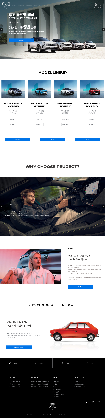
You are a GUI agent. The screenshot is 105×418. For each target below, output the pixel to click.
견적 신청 (54, 383)
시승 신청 (54, 384)
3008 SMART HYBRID (15, 383)
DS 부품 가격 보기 (78, 383)
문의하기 (54, 386)
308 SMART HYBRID (15, 386)
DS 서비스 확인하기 (78, 381)
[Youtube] (99, 402)
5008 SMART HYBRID (15, 381)
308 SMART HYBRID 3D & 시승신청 (39, 386)
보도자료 (54, 388)
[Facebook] (86, 402)
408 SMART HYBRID (15, 384)
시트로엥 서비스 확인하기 (79, 384)
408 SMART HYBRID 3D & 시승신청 (39, 384)
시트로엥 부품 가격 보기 (79, 386)
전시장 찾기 (55, 393)
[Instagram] (93, 402)
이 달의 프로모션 (56, 381)
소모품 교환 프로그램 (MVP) (58, 394)
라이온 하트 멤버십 (56, 389)
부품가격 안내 (55, 391)
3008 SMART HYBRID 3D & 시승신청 (40, 383)
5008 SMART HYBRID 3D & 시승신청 (40, 381)
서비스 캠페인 (55, 396)
